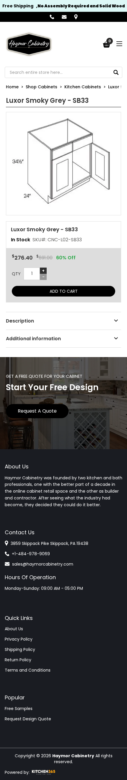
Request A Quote (37, 411)
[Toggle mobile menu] (119, 43)
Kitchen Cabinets (82, 87)
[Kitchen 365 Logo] (43, 772)
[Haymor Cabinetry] (29, 44)
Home (12, 87)
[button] (63, 164)
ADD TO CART (64, 291)
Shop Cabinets (41, 87)
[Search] (116, 72)
